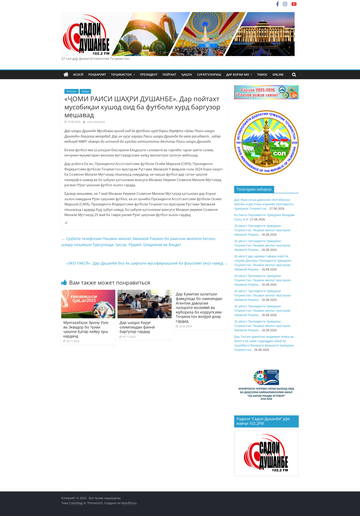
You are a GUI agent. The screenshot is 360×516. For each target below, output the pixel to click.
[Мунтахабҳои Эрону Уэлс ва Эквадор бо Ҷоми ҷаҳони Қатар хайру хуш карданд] (88, 292)
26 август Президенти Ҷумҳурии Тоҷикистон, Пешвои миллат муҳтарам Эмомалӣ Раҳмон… (262, 230)
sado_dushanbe (96, 122)
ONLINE (278, 74)
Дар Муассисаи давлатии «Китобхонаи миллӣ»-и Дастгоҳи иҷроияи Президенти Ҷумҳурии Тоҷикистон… (264, 204)
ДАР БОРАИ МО (237, 74)
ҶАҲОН (186, 74)
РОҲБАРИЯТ (97, 74)
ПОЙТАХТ (169, 74)
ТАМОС (262, 74)
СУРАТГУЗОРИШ (209, 74)
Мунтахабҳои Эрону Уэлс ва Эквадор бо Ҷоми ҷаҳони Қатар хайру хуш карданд (86, 329)
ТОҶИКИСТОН (121, 74)
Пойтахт (71, 91)
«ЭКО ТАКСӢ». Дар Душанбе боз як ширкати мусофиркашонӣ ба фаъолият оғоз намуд (147, 263)
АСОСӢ (78, 74)
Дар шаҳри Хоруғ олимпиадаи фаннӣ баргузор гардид (137, 327)
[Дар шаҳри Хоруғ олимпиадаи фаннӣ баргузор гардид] (145, 292)
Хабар (85, 91)
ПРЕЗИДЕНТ (149, 74)
